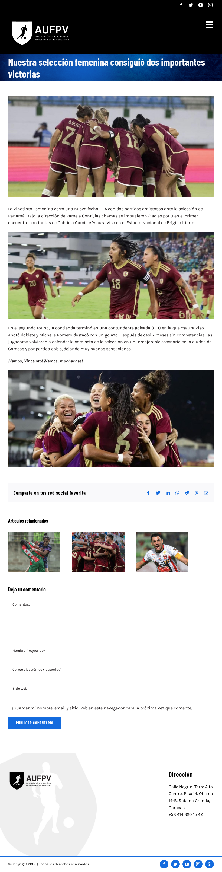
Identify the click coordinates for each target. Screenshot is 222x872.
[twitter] (191, 5)
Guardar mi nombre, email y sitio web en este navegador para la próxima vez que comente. (103, 708)
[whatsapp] (209, 864)
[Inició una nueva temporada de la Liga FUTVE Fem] (34, 552)
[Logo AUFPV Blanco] (39, 20)
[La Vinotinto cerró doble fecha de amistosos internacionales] (98, 552)
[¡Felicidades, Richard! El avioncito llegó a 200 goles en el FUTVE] (162, 552)
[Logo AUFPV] (30, 771)
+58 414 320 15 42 (186, 814)
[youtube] (200, 5)
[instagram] (210, 5)
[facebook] (181, 5)
